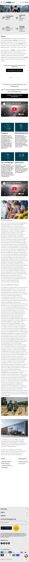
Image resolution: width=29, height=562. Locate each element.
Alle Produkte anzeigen (15, 70)
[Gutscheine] (27, 2)
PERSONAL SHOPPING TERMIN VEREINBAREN (14, 96)
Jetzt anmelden (6, 528)
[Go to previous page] (10, 77)
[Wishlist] (23, 3)
